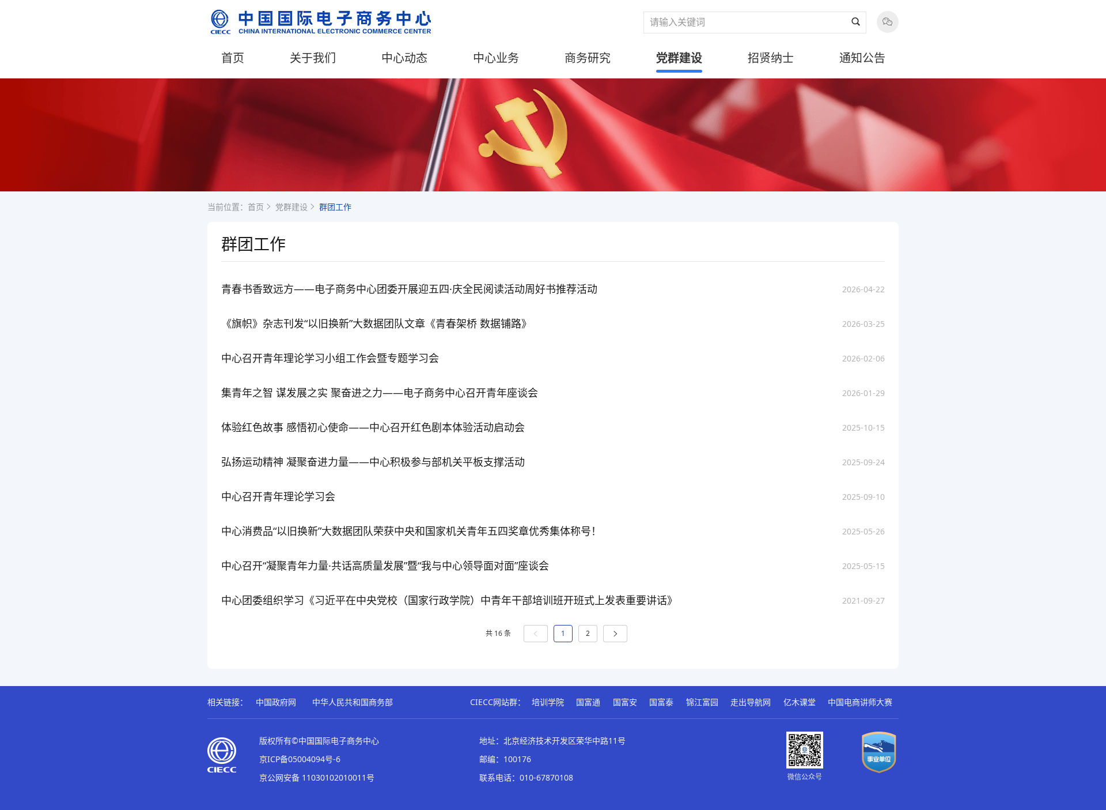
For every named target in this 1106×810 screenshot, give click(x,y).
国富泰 (661, 701)
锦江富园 (702, 701)
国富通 (588, 701)
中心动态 (404, 58)
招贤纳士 (771, 58)
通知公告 (862, 58)
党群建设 (679, 58)
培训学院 (548, 701)
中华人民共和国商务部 (352, 701)
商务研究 (588, 58)
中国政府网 (276, 701)
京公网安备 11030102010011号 (316, 777)
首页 (232, 58)
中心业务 (496, 58)
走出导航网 (750, 701)
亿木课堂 (799, 701)
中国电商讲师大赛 (860, 701)
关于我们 (313, 58)
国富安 (625, 701)
